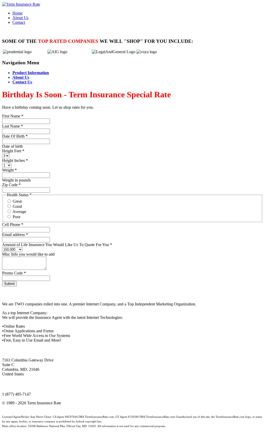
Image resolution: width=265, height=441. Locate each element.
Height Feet (13, 151)
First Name (12, 116)
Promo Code (14, 273)
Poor (16, 217)
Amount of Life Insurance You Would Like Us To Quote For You (57, 244)
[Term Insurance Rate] (21, 4)
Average (19, 211)
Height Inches (15, 160)
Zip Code (11, 185)
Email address (15, 234)
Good (17, 206)
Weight (9, 170)
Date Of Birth (15, 136)
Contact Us (22, 82)
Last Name (12, 126)
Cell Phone (12, 224)
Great (17, 201)
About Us (20, 77)
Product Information (30, 72)
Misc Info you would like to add (28, 254)
